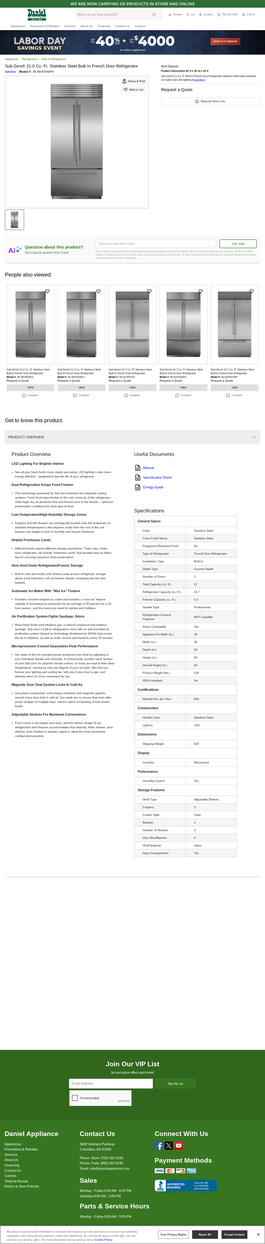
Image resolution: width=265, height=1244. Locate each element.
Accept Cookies (234, 1234)
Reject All (205, 1234)
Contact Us (122, 26)
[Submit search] (154, 14)
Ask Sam (238, 243)
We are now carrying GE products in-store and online (132, 4)
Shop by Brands (16, 1181)
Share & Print (136, 81)
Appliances (18, 26)
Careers (140, 26)
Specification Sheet (157, 477)
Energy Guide (153, 487)
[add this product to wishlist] (47, 291)
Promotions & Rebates (44, 26)
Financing (104, 26)
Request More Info (213, 101)
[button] (169, 14)
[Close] (258, 1234)
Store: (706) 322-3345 (107, 1158)
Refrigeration (29, 59)
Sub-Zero (10, 71)
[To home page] (36, 14)
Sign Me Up (175, 1083)
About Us (87, 26)
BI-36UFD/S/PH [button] (43, 71)
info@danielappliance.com (109, 1168)
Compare (33, 395)
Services (70, 26)
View (30, 387)
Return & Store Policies (22, 1186)
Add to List (136, 89)
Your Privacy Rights (173, 1234)
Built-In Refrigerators (54, 59)
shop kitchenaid (225, 41)
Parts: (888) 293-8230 (107, 1163)
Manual (148, 468)
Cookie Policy (103, 1239)
